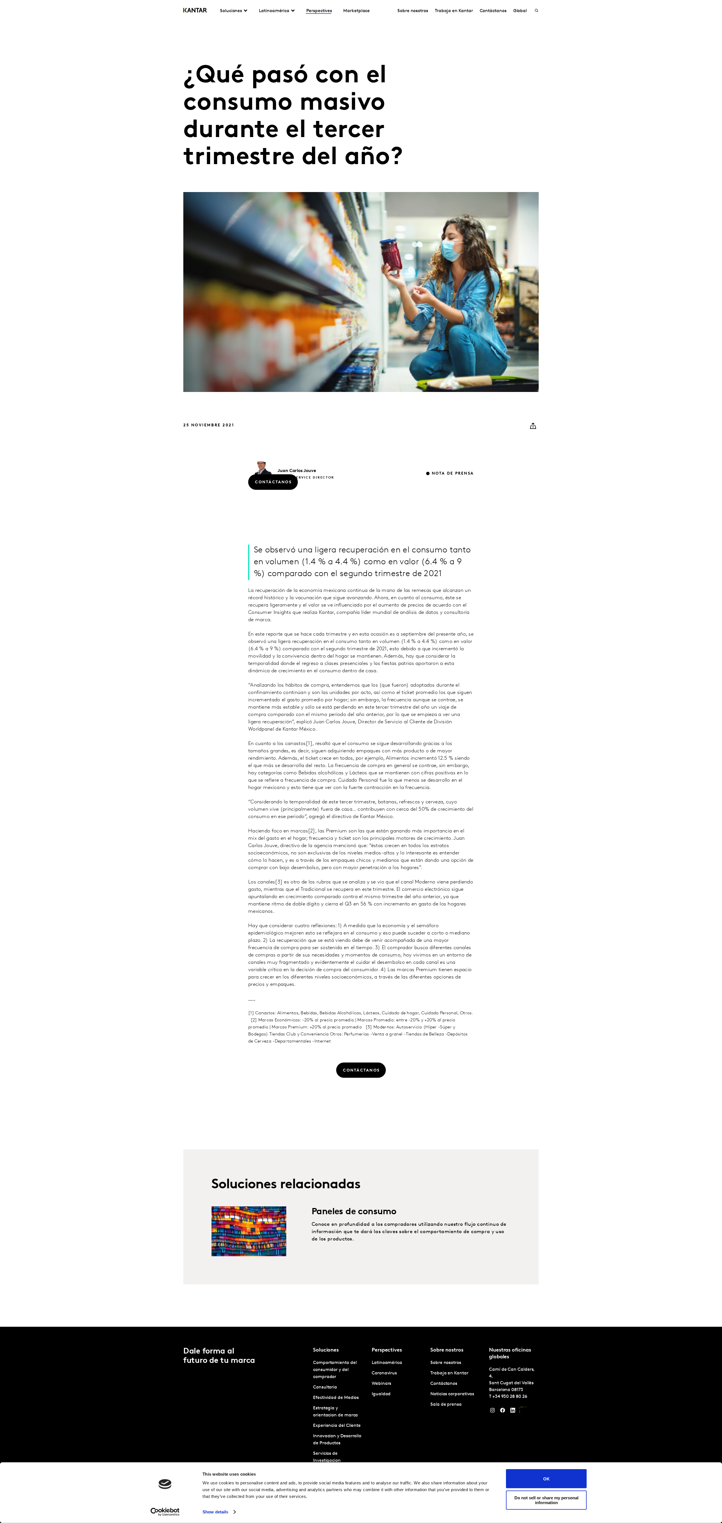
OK (546, 1478)
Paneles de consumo (354, 1211)
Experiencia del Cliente (337, 1425)
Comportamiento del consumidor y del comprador (335, 1370)
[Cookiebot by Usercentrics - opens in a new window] (165, 1512)
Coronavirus (384, 1373)
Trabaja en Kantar (454, 11)
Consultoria (325, 1387)
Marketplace (356, 11)
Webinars (381, 1383)
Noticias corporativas (452, 1394)
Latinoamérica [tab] (274, 11)
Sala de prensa (446, 1404)
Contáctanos (493, 11)
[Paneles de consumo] (249, 1231)
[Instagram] (492, 1411)
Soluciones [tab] (231, 11)
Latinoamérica (387, 1363)
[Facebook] (502, 1411)
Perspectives (319, 11)
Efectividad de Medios (336, 1398)
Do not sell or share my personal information (546, 1500)
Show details (215, 1511)
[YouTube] (523, 1411)
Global (520, 11)
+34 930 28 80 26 (509, 1396)
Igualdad (381, 1394)
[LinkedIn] (512, 1411)
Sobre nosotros (412, 11)
